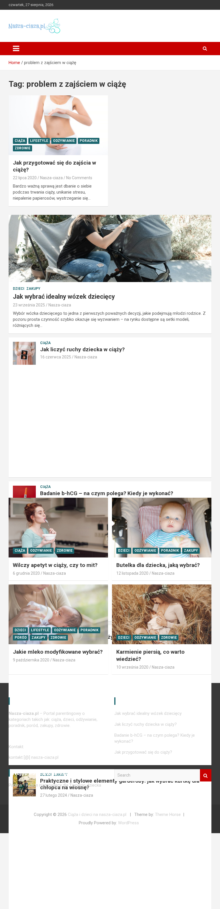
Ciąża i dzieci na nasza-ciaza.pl (97, 814)
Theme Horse (168, 814)
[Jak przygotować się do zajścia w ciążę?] (58, 125)
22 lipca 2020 (25, 177)
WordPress (128, 822)
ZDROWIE (22, 148)
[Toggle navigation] (16, 48)
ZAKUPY (33, 289)
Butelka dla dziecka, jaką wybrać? (158, 565)
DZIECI (18, 289)
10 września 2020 (132, 667)
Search (205, 775)
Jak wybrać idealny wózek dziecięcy (64, 296)
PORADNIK (89, 141)
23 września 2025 (29, 305)
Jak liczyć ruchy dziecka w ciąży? (82, 349)
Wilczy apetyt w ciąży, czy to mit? (55, 565)
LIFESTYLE (39, 141)
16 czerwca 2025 (55, 357)
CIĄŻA (20, 141)
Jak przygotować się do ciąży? (143, 752)
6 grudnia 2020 (26, 573)
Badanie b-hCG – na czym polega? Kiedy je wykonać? (106, 493)
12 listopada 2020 (132, 573)
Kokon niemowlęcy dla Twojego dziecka (63, 785)
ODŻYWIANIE (64, 141)
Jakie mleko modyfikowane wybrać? (58, 652)
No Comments (79, 177)
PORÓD (21, 638)
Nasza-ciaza (51, 177)
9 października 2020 (31, 660)
